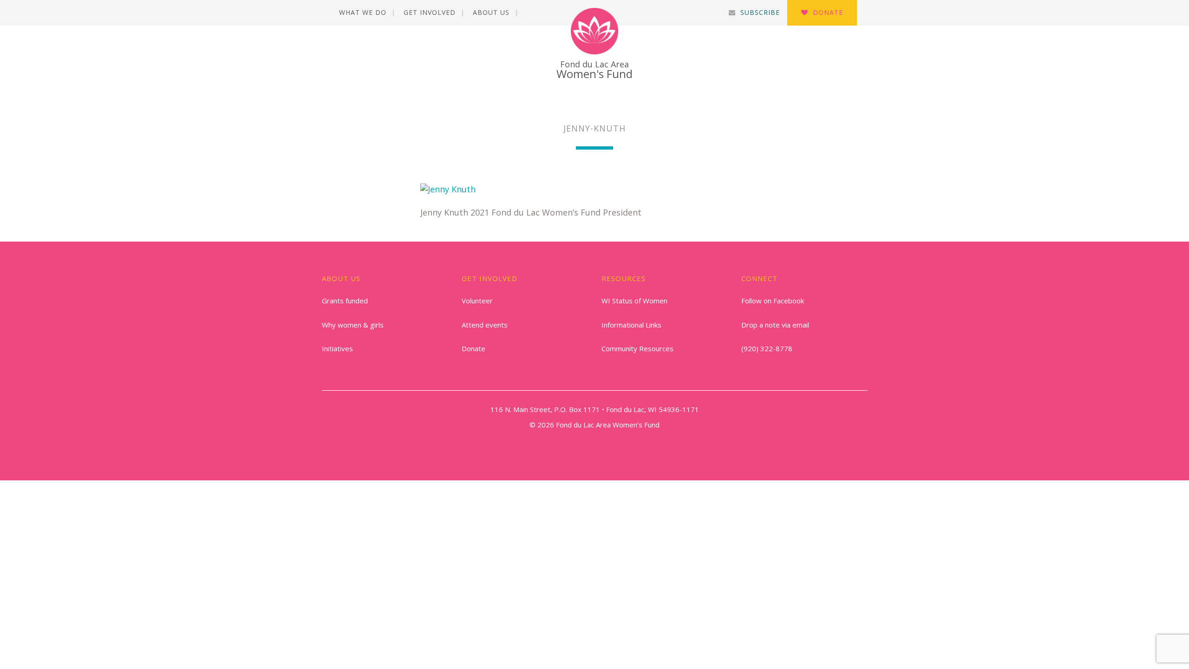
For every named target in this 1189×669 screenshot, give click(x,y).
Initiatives (337, 348)
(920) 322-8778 (766, 348)
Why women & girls (353, 324)
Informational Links (631, 324)
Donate (828, 12)
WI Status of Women (634, 300)
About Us (491, 12)
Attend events (485, 324)
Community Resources (637, 348)
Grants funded (345, 300)
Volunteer (477, 300)
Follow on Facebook (772, 300)
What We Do (362, 12)
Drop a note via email (775, 324)
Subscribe (760, 12)
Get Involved (430, 12)
